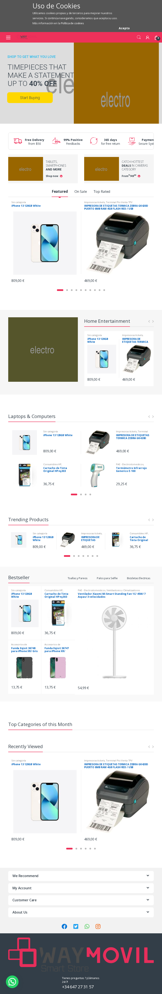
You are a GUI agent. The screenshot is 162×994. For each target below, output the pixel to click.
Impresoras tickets (94, 202)
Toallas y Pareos (78, 578)
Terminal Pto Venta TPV (119, 202)
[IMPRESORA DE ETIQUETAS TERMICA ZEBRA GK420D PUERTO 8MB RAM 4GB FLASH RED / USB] (99, 442)
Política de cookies (72, 23)
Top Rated (102, 191)
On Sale (80, 191)
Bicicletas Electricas (138, 578)
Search (138, 37)
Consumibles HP (52, 464)
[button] (12, 981)
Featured (60, 191)
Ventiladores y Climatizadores (123, 590)
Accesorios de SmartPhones (19, 645)
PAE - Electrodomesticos (129, 464)
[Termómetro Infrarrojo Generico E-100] (99, 475)
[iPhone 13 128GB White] (26, 442)
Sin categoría (18, 202)
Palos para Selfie (107, 578)
